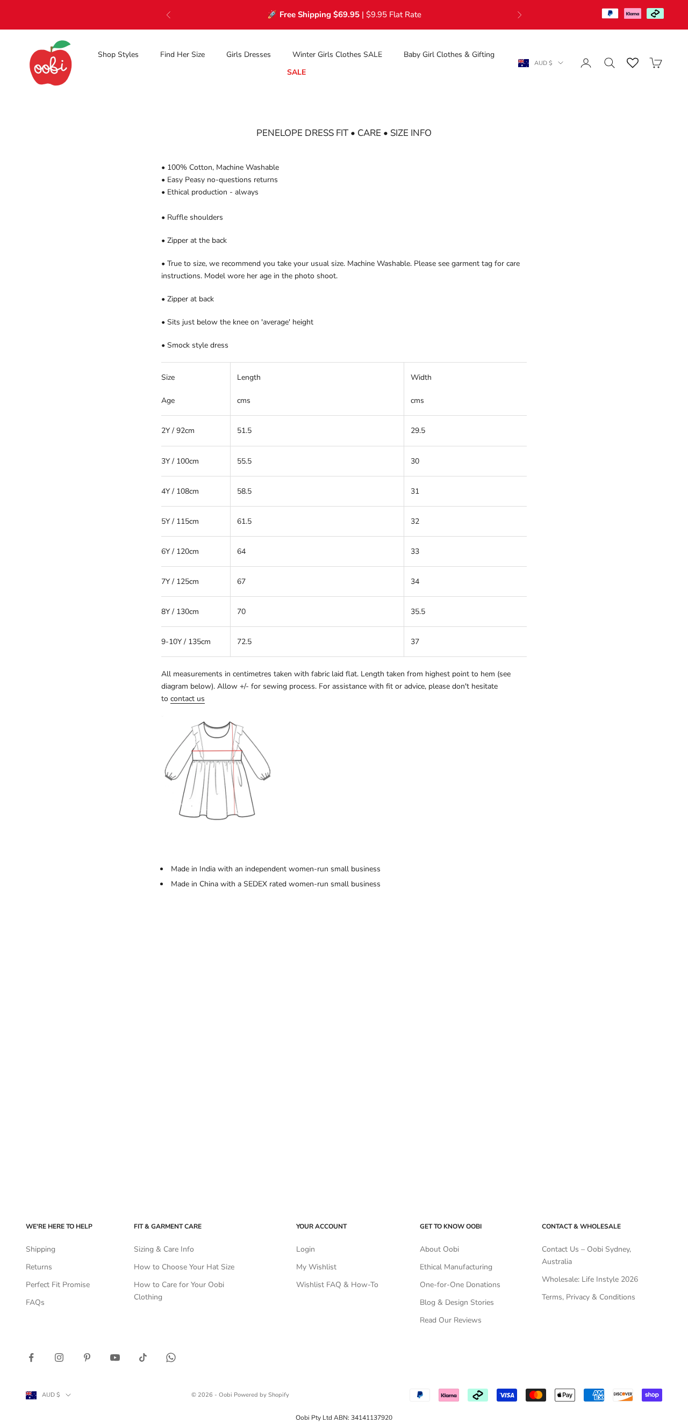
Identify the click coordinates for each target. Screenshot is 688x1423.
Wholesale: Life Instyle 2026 (590, 1279)
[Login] (585, 62)
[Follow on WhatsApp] (171, 1357)
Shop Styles (118, 54)
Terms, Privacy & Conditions (588, 1297)
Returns (39, 1267)
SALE (296, 72)
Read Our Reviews (451, 1320)
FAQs (35, 1302)
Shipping (40, 1249)
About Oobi (439, 1249)
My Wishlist (316, 1267)
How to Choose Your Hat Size (184, 1267)
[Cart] (655, 62)
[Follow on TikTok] (143, 1357)
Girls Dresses (248, 54)
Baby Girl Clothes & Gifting (449, 54)
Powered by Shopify (261, 1395)
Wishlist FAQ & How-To (337, 1285)
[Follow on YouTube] (115, 1357)
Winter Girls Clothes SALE (337, 54)
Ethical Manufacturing (456, 1267)
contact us (187, 699)
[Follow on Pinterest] (87, 1357)
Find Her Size (182, 54)
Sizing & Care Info (164, 1249)
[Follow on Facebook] (31, 1357)
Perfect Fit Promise (58, 1285)
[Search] (609, 62)
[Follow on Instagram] (59, 1357)
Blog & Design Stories (457, 1302)
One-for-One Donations (460, 1285)
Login (305, 1249)
